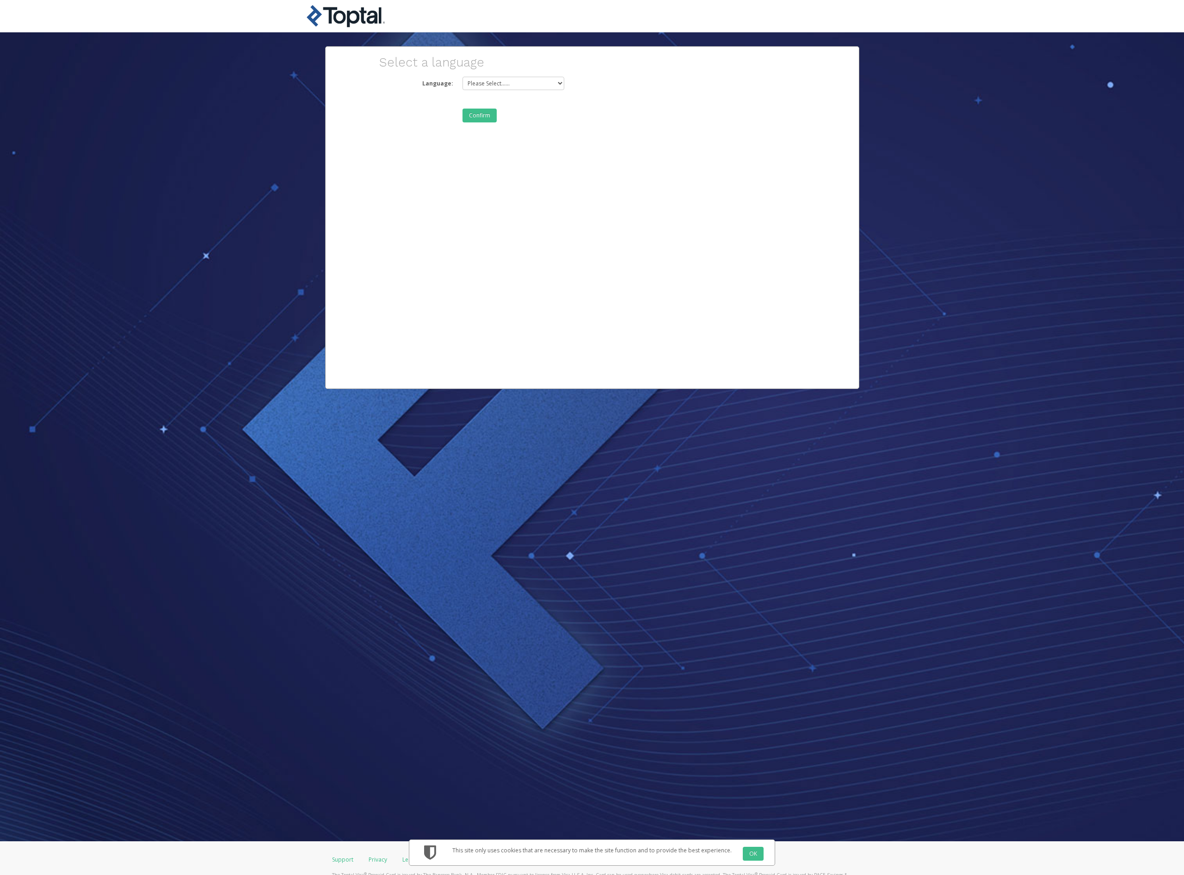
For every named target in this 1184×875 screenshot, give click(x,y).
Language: (437, 83)
